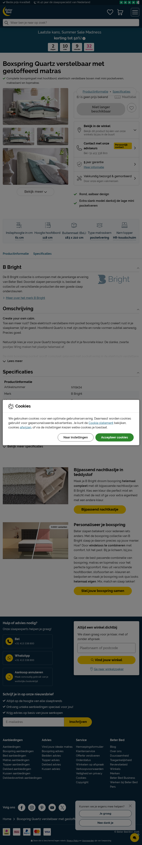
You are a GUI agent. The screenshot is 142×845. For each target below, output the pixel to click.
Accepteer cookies (114, 437)
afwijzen (25, 427)
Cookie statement (101, 423)
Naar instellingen (75, 437)
